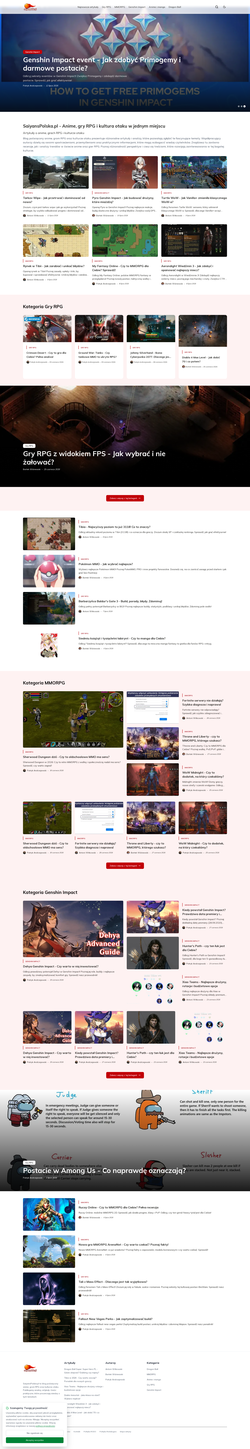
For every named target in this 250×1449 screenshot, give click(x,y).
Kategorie (153, 1363)
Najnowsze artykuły (88, 6)
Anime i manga (157, 6)
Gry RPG (106, 6)
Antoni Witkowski (113, 1369)
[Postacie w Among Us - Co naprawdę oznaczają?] (125, 1140)
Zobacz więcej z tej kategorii (123, 498)
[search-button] (216, 7)
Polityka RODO (90, 1431)
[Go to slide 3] (244, 106)
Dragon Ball (175, 6)
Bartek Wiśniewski (32, 469)
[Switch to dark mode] (224, 7)
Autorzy (110, 1363)
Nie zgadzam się (35, 1433)
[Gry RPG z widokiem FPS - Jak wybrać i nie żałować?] (125, 436)
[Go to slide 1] (239, 106)
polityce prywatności (45, 1426)
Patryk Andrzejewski (32, 85)
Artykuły (69, 1363)
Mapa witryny (125, 1431)
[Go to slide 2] (241, 106)
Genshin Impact (136, 6)
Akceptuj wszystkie (35, 1440)
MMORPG (119, 6)
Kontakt (77, 1431)
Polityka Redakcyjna (108, 1431)
